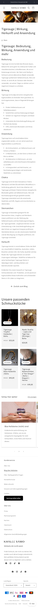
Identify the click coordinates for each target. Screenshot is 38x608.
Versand (25, 603)
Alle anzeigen (32, 397)
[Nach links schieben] (14, 451)
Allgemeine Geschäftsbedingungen (15, 534)
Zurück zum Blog (21, 286)
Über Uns (7, 466)
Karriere (6, 520)
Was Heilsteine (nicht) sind (16, 426)
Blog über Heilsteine (10, 470)
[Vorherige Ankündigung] (4, 2)
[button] (4, 8)
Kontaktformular (9, 479)
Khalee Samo (16, 600)
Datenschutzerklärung (11, 603)
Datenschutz (8, 529)
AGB (20, 603)
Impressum (7, 525)
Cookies (6, 493)
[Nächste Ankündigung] (34, 2)
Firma (6, 511)
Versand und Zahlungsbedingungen (16, 489)
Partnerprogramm (10, 516)
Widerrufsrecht (9, 484)
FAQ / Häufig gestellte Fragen (13, 475)
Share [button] (5, 40)
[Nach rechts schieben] (23, 451)
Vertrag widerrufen (13, 498)
